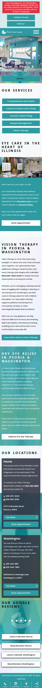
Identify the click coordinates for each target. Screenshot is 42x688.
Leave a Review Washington (21, 655)
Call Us (20, 78)
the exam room (24, 201)
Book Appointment (21, 223)
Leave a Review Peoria (21, 636)
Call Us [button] (20, 24)
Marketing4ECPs (20, 675)
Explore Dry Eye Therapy (21, 436)
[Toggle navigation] (36, 32)
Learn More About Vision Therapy (21, 337)
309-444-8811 (12, 564)
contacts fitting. (25, 204)
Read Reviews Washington (21, 664)
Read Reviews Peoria (21, 646)
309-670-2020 (12, 496)
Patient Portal (21, 17)
